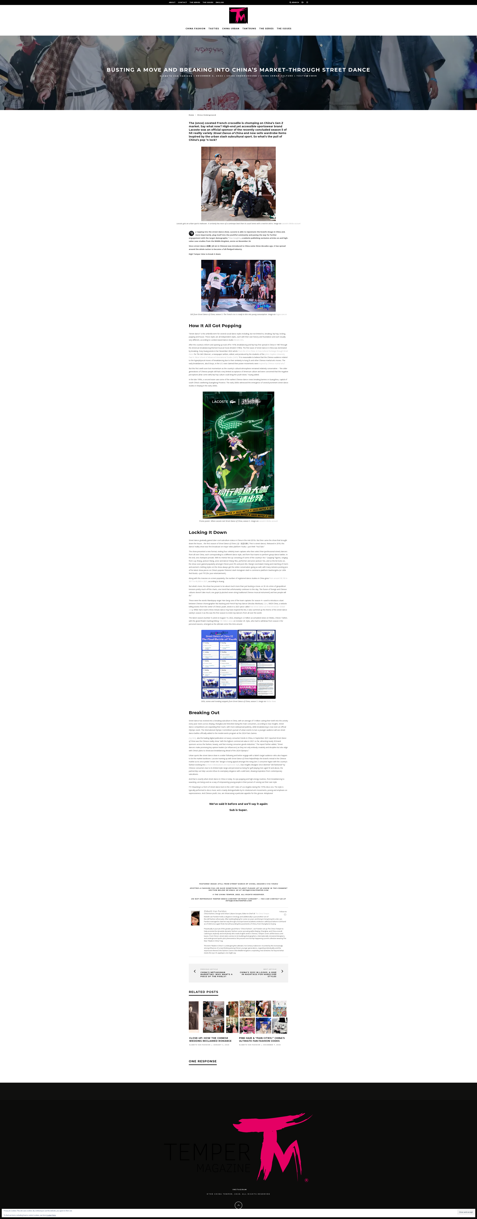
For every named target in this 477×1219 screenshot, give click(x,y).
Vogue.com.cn (281, 314)
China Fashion (195, 28)
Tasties (213, 28)
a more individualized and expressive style (222, 765)
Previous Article (209, 969)
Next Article (270, 969)
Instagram (240, 1189)
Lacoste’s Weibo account (291, 223)
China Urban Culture (277, 76)
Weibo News (271, 701)
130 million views (226, 621)
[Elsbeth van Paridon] (195, 925)
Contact (182, 2)
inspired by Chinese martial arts (271, 363)
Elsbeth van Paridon (176, 76)
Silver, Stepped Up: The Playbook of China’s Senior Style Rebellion (263, 1041)
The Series (195, 2)
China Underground (242, 76)
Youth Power (307, 76)
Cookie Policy (51, 1215)
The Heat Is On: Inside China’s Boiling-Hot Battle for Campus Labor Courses (212, 1041)
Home (191, 115)
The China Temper (262, 913)
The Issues (208, 2)
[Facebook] (285, 914)
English (220, 2)
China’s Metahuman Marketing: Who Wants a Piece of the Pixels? (216, 974)
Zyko (266, 603)
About (172, 2)
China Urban (230, 28)
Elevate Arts (238, 340)
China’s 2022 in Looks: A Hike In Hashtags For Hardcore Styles (258, 974)
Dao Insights (235, 238)
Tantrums (249, 28)
